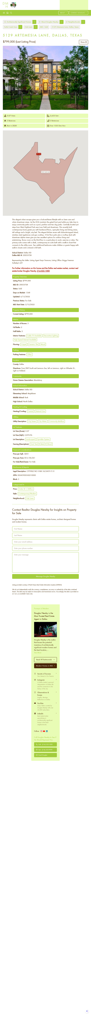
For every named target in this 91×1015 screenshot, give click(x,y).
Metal (42, 444)
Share (83, 42)
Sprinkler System (43, 439)
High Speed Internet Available (25, 339)
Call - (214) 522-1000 (45, 744)
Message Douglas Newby (45, 576)
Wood (42, 344)
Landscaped (30, 439)
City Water (43, 421)
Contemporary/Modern (27, 493)
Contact (78, 13)
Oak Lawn (30, 498)
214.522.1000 (43, 271)
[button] (45, 172)
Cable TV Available (34, 335)
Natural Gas (40, 411)
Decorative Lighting (51, 335)
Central (30, 411)
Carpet (23, 344)
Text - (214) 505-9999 (45, 750)
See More (37, 652)
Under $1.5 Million (26, 489)
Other (29, 354)
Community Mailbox (56, 421)
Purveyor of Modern (41, 608)
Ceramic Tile (33, 344)
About (62, 13)
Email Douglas (42, 755)
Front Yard (34, 444)
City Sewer (32, 421)
